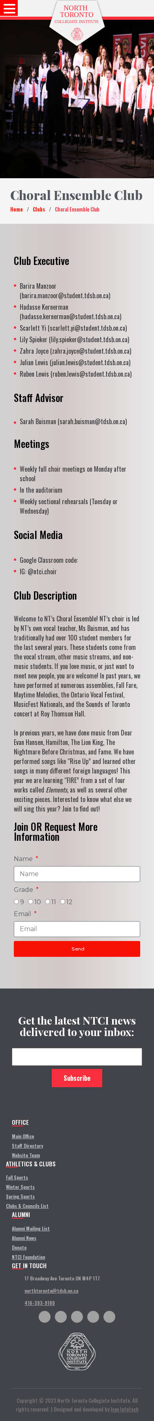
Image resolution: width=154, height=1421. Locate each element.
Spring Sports (20, 1196)
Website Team (26, 1155)
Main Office (23, 1136)
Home (16, 209)
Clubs (39, 209)
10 (37, 902)
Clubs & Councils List (27, 1205)
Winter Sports (20, 1186)
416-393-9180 (39, 1302)
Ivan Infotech (125, 1409)
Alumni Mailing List (31, 1228)
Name (24, 859)
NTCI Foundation (28, 1256)
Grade (24, 889)
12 (69, 902)
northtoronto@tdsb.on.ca (51, 1290)
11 (53, 902)
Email (23, 914)
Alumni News (24, 1237)
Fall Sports (17, 1177)
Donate (19, 1247)
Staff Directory (27, 1145)
